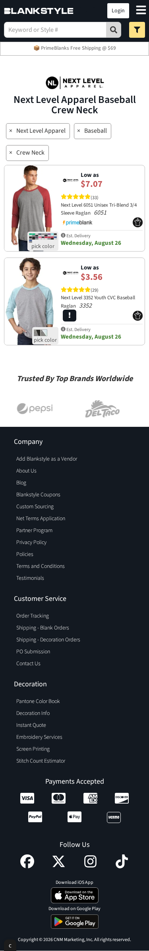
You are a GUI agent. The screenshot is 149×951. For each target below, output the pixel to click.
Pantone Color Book (38, 701)
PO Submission (33, 652)
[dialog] (10, 945)
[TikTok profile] (122, 866)
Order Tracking (32, 616)
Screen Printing (33, 749)
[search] (113, 30)
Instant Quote (31, 725)
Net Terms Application (40, 519)
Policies (24, 554)
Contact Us (28, 664)
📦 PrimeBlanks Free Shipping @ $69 (74, 48)
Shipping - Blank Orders (42, 628)
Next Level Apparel (41, 130)
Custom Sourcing (35, 507)
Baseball (95, 130)
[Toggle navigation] (141, 11)
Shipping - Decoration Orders (48, 640)
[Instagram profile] (90, 866)
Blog (21, 483)
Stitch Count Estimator (40, 761)
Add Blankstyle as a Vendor (46, 459)
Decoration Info (33, 713)
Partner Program (34, 531)
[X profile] (59, 866)
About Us (26, 471)
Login (118, 11)
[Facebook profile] (27, 866)
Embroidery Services (39, 737)
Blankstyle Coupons (38, 495)
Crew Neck (30, 152)
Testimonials (30, 578)
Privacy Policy (31, 542)
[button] (82, 10)
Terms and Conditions (40, 566)
